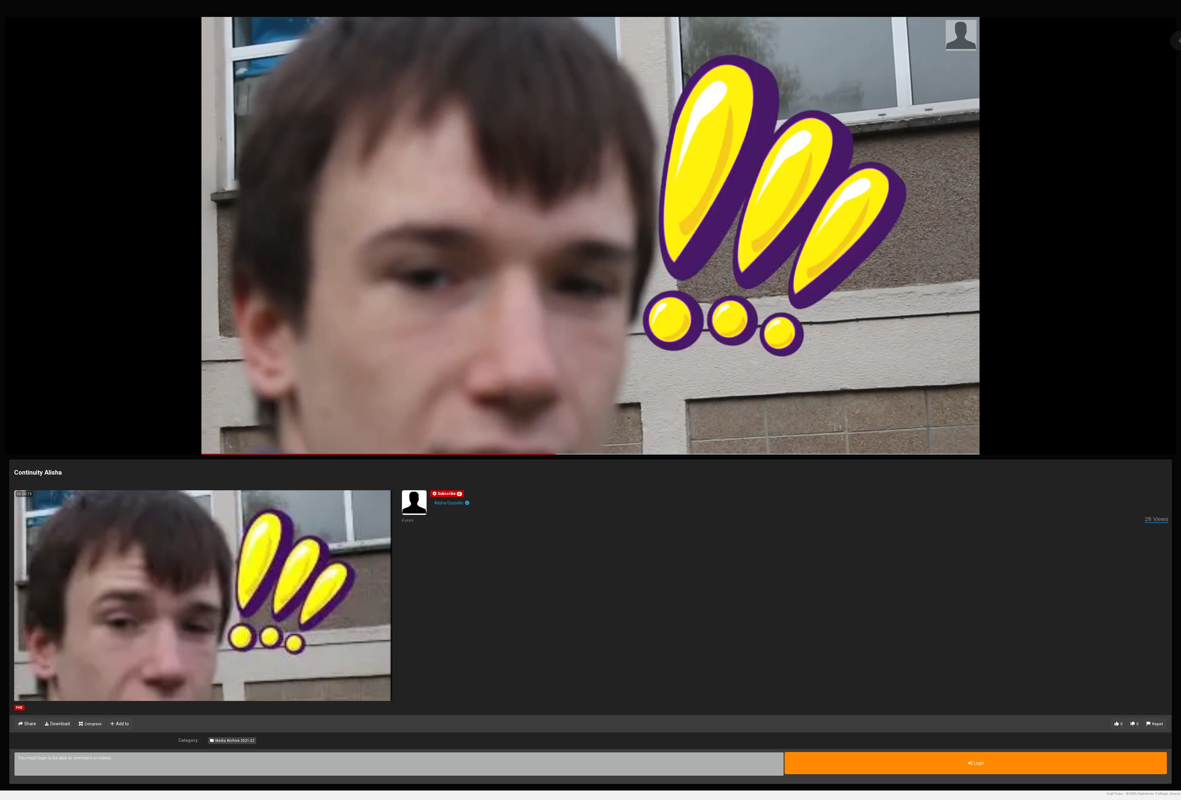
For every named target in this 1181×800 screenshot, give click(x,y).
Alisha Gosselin (449, 502)
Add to (122, 723)
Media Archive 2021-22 (234, 740)
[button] (447, 493)
